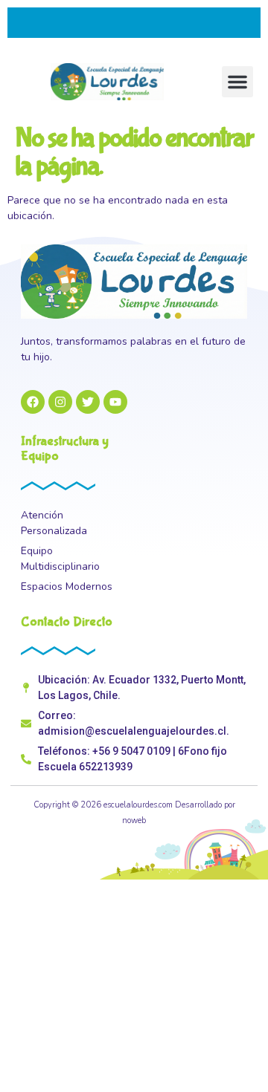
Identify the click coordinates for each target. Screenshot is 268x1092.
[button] (237, 81)
